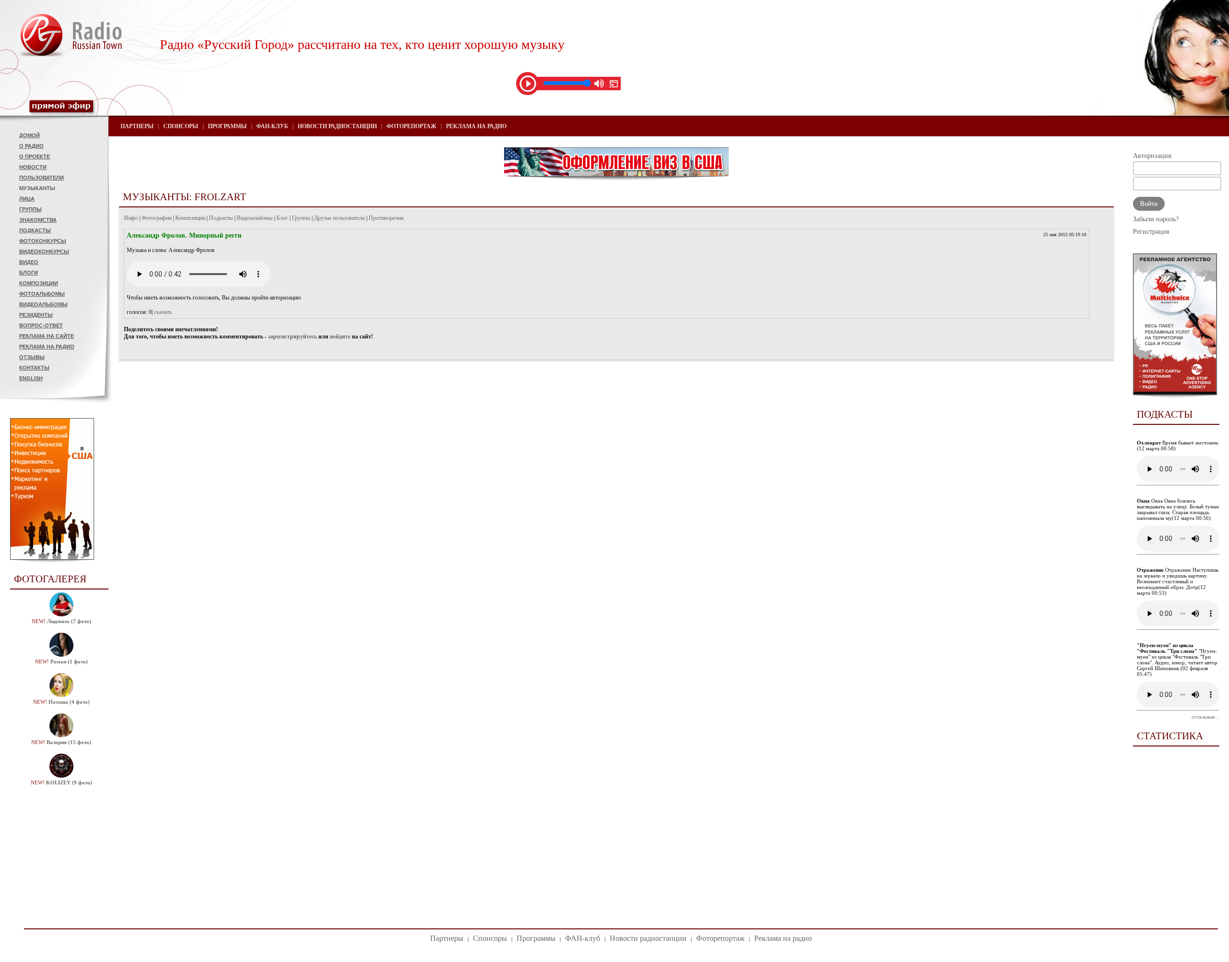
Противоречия (386, 218)
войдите (340, 336)
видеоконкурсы (44, 251)
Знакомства (38, 220)
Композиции (38, 283)
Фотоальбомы (42, 294)
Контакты (34, 368)
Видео (28, 262)
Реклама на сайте (46, 336)
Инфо (131, 218)
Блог (282, 218)
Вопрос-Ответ (41, 325)
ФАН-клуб (272, 126)
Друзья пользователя (339, 218)
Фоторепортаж (411, 126)
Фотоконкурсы (42, 241)
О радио (31, 146)
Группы (30, 209)
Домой (29, 135)
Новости (33, 167)
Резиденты (36, 315)
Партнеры (137, 126)
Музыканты (37, 188)
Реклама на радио (46, 346)
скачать (163, 312)
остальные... (1205, 717)
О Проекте (34, 156)
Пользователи (41, 177)
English (31, 378)
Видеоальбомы (43, 304)
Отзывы (32, 357)
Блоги (28, 273)
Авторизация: (1153, 155)
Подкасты (35, 230)
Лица (27, 199)
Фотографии (156, 218)
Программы (227, 126)
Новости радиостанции (337, 126)
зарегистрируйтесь (292, 336)
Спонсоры (180, 126)
